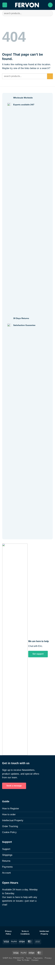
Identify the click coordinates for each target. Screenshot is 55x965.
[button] (4, 5)
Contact (35, 960)
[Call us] (10, 913)
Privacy (48, 958)
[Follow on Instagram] (7, 913)
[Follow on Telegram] (14, 913)
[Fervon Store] (27, 5)
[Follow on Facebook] (4, 913)
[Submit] (49, 13)
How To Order (23, 960)
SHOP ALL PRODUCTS (13, 958)
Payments (38, 958)
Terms (28, 958)
